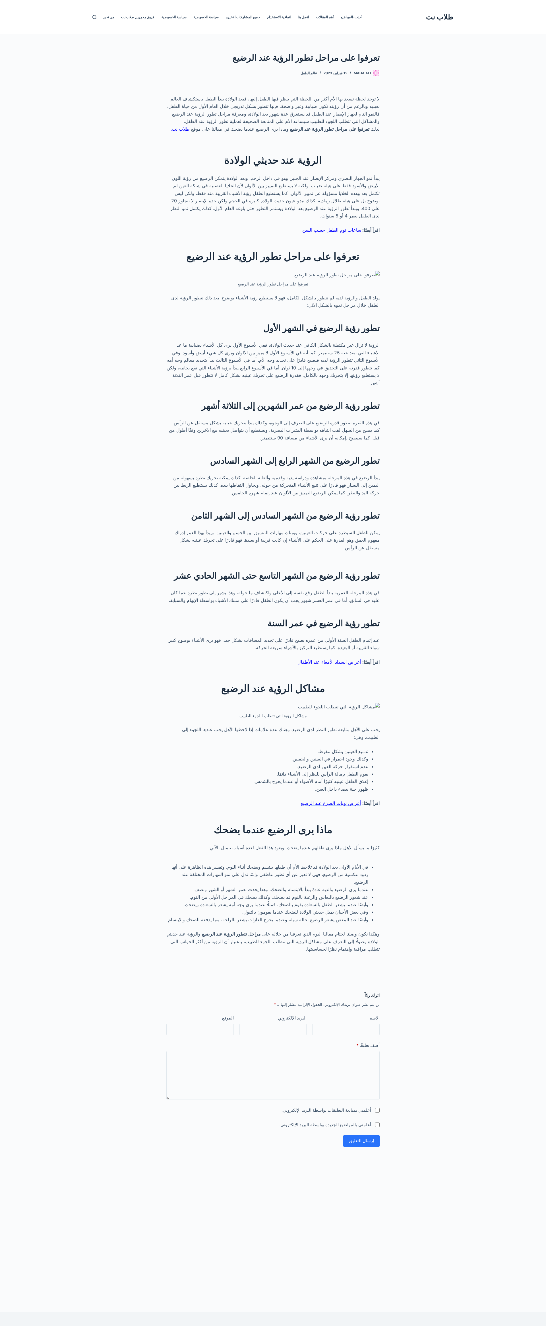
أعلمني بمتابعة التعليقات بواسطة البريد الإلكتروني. (326, 1110)
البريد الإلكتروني (292, 1018)
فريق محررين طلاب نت (137, 17)
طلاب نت (440, 17)
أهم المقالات (325, 17)
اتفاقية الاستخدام (279, 17)
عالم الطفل (309, 73)
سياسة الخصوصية (206, 17)
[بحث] (94, 17)
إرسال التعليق (361, 1140)
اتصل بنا (303, 17)
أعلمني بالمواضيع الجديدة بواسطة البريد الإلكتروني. (325, 1124)
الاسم (374, 1018)
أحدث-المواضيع (351, 17)
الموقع (228, 1018)
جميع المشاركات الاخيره (243, 17)
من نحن (108, 17)
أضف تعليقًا (368, 1045)
